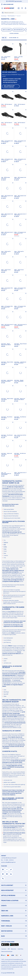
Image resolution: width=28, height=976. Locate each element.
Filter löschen (12, 37)
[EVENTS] (14, 905)
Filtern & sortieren (14, 33)
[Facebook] (7, 869)
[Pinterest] (7, 874)
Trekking (6, 542)
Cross (5, 549)
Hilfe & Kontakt (7, 885)
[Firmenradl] (14, 920)
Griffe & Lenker (6, 29)
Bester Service (7, 931)
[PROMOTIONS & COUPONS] (14, 900)
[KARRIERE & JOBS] (14, 915)
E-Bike (5, 546)
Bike (3, 37)
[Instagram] (3, 869)
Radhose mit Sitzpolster (8, 726)
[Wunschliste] (22, 8)
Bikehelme (20, 675)
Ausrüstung (3, 15)
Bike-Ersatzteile (11, 15)
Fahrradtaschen (6, 678)
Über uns (4, 910)
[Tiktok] (11, 869)
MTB (5, 544)
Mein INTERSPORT (7, 890)
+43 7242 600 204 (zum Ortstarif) (8, 857)
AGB (9, 949)
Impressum (3, 949)
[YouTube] (3, 874)
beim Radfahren (12, 611)
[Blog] (14, 936)
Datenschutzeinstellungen (6, 951)
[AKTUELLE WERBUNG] (14, 895)
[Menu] (2, 8)
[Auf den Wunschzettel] (13, 44)
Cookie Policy (20, 949)
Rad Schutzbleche (18, 29)
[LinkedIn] (11, 874)
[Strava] (3, 878)
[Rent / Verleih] (14, 925)
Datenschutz (13, 949)
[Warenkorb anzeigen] (25, 8)
